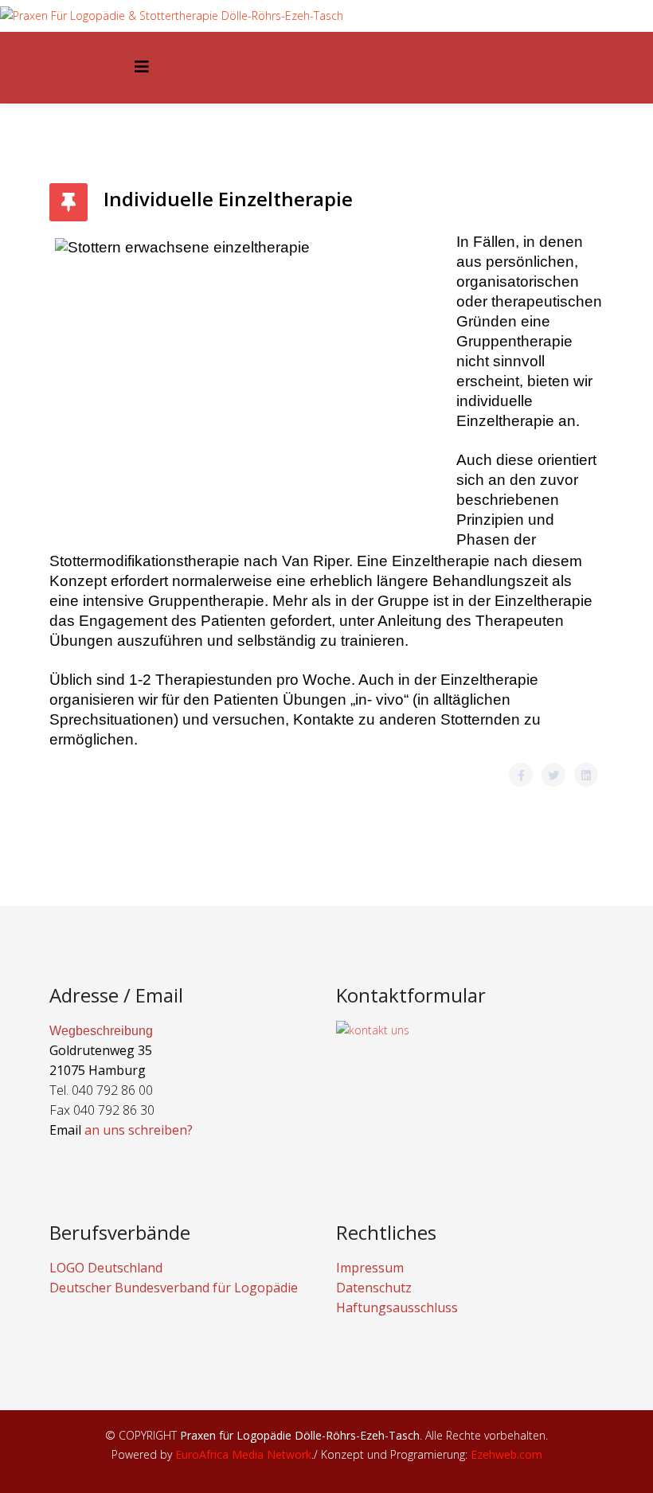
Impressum (370, 1267)
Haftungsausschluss (397, 1307)
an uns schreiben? (138, 1130)
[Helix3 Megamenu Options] (142, 66)
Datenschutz (374, 1287)
